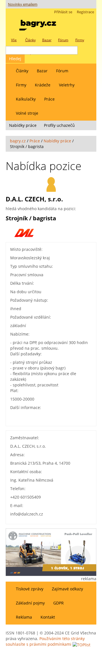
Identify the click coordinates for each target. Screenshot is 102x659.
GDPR (58, 603)
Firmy (21, 85)
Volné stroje (27, 113)
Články (22, 70)
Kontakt (48, 617)
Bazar (42, 70)
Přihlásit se (63, 12)
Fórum (62, 70)
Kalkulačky (26, 99)
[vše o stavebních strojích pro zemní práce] (37, 24)
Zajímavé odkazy (67, 588)
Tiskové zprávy (29, 588)
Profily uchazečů (59, 125)
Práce (49, 99)
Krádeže (42, 85)
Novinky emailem (22, 4)
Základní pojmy (30, 603)
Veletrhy (67, 85)
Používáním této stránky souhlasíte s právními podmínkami (45, 641)
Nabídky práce (23, 125)
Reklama (24, 617)
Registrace (85, 12)
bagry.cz (18, 140)
